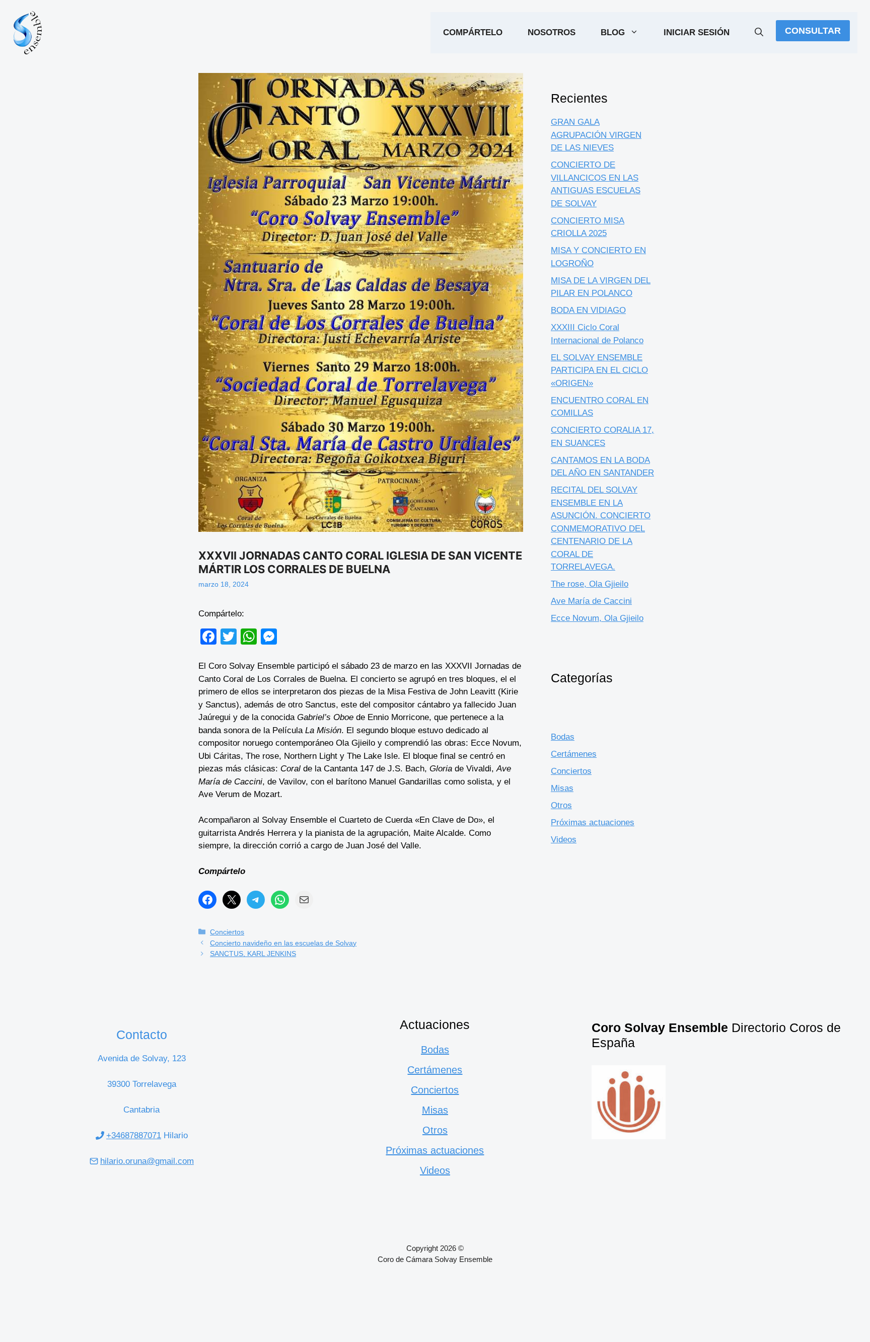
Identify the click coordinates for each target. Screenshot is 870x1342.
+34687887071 (133, 1135)
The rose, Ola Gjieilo (589, 584)
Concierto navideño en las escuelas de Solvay (283, 943)
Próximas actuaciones (592, 822)
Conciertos (227, 932)
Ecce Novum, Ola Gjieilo (597, 618)
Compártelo (472, 32)
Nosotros (551, 32)
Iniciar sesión (697, 32)
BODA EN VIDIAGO (588, 310)
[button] (759, 32)
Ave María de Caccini (591, 601)
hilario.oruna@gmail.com (147, 1161)
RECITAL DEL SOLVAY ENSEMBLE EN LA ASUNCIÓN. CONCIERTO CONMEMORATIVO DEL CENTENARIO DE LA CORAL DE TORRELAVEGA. (600, 528)
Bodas (562, 737)
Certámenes (574, 754)
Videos (563, 839)
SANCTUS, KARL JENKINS (253, 954)
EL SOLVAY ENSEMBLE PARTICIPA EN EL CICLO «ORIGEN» (599, 370)
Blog (613, 32)
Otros (561, 805)
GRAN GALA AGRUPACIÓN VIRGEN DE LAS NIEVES (596, 134)
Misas (562, 788)
